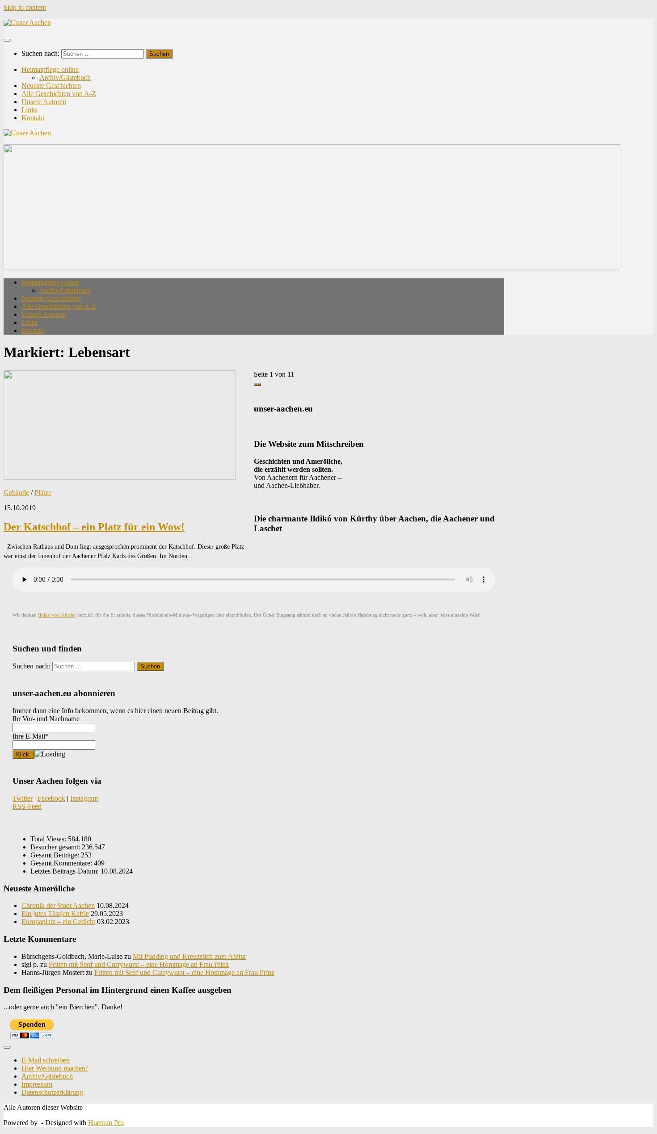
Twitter (23, 798)
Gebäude (16, 492)
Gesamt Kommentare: (62, 863)
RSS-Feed (27, 806)
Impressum (36, 1084)
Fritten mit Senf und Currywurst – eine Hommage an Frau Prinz (139, 964)
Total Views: (49, 839)
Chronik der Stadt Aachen (58, 905)
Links (29, 109)
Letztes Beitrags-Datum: (65, 871)
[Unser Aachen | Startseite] (27, 22)
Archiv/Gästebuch (65, 77)
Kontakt (32, 118)
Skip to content (25, 7)
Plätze (42, 492)
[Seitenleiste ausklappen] (257, 384)
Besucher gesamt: (56, 847)
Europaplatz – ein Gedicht (58, 921)
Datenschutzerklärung (52, 1092)
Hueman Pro (106, 1122)
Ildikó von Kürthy (57, 615)
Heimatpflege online (50, 69)
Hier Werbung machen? (54, 1068)
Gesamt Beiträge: (55, 855)
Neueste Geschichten (51, 85)
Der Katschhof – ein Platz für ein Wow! (94, 527)
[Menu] (7, 40)
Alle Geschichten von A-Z (58, 93)
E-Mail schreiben (45, 1060)
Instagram (84, 798)
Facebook (51, 798)
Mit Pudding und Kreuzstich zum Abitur (189, 956)
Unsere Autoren (43, 101)
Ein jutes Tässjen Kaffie (55, 913)
